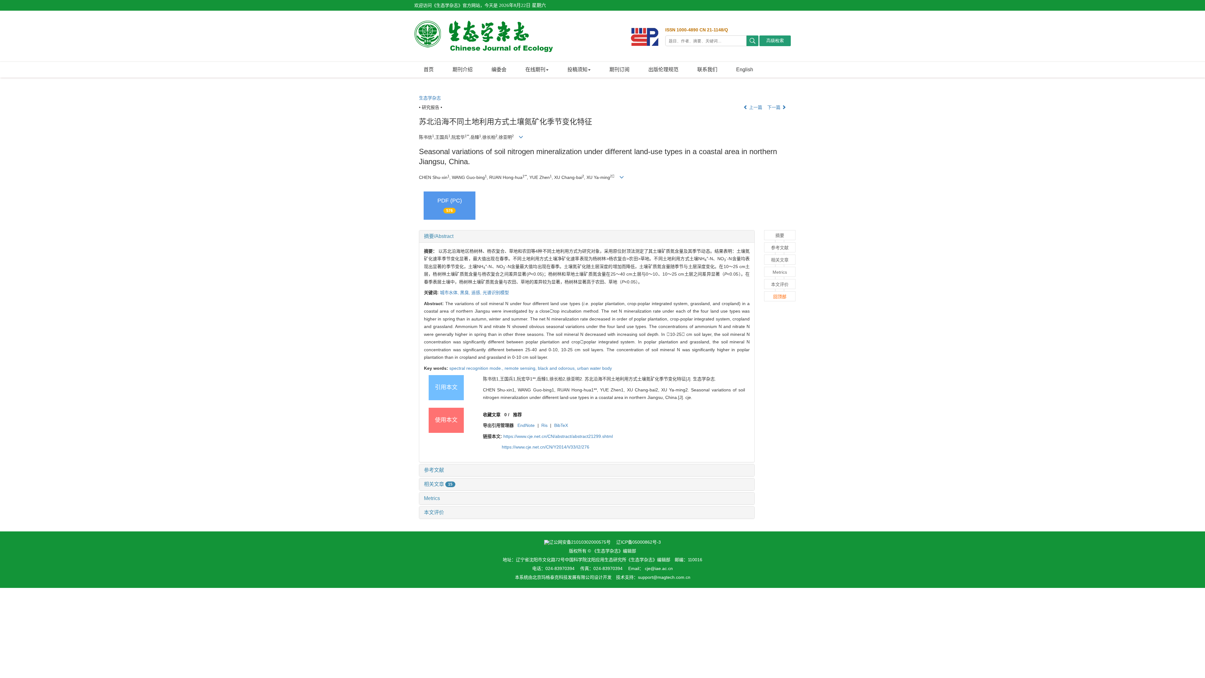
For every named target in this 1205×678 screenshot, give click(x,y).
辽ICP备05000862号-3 (638, 542)
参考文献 (434, 470)
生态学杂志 (430, 97)
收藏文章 (492, 414)
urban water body (594, 368)
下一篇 (774, 107)
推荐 (517, 414)
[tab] (586, 236)
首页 (429, 69)
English (744, 69)
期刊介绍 (463, 69)
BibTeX (561, 425)
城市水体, (450, 292)
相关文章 (438, 484)
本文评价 (434, 512)
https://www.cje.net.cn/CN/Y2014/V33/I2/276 (545, 446)
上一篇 (755, 107)
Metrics (432, 498)
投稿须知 (577, 69)
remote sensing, (521, 368)
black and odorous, (557, 368)
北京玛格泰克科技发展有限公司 (563, 577)
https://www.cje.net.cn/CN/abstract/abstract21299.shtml (558, 436)
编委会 (498, 69)
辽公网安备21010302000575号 (580, 542)
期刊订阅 (619, 69)
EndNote (526, 425)
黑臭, (465, 292)
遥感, (477, 292)
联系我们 (707, 69)
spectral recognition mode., (477, 368)
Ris (544, 425)
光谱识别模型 (496, 292)
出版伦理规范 (663, 69)
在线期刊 (535, 69)
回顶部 (779, 296)
